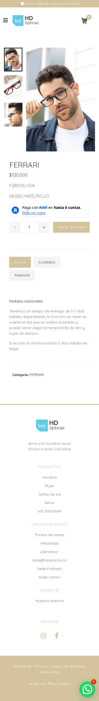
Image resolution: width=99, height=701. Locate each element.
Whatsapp (49, 543)
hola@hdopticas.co (49, 560)
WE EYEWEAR (49, 511)
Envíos (20, 262)
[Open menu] (6, 20)
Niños (49, 502)
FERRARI (36, 374)
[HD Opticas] (25, 20)
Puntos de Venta (49, 534)
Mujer (49, 485)
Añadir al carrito (71, 227)
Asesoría (22, 275)
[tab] (20, 262)
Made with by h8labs (49, 683)
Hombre (50, 477)
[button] (87, 689)
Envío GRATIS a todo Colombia (51, 3)
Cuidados (46, 262)
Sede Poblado (49, 568)
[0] (84, 20)
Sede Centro (49, 577)
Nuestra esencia (49, 600)
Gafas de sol (50, 494)
